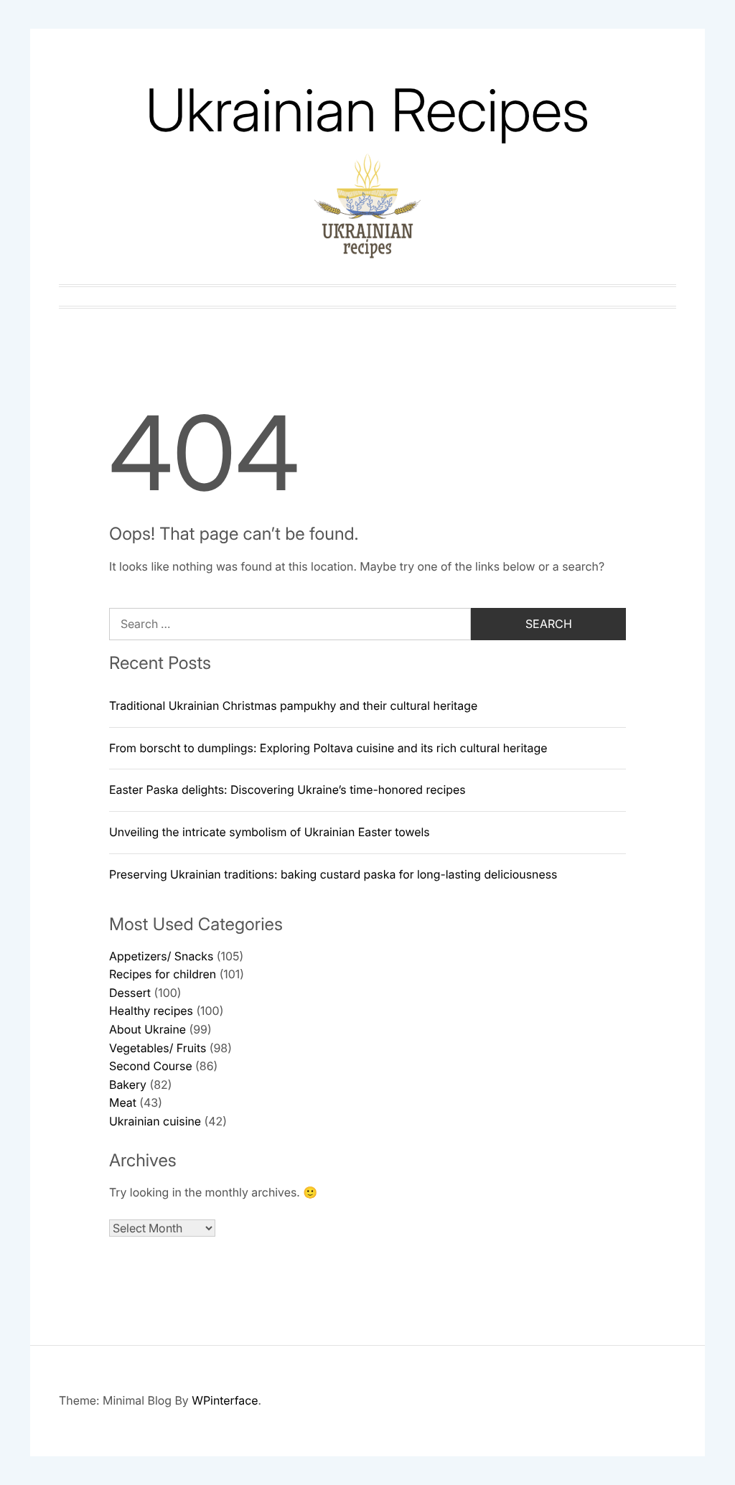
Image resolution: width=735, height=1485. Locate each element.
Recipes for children (162, 974)
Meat (122, 1102)
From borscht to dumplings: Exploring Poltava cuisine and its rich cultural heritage (328, 748)
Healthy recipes (151, 1010)
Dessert (130, 992)
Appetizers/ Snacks (161, 956)
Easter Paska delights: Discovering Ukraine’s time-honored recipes (287, 789)
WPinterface (225, 1400)
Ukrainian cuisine (155, 1121)
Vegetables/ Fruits (157, 1048)
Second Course (150, 1066)
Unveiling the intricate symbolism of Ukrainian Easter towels (269, 832)
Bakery (127, 1084)
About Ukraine (147, 1029)
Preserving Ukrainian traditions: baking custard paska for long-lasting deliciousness (333, 874)
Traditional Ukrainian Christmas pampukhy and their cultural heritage (293, 705)
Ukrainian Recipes (367, 110)
